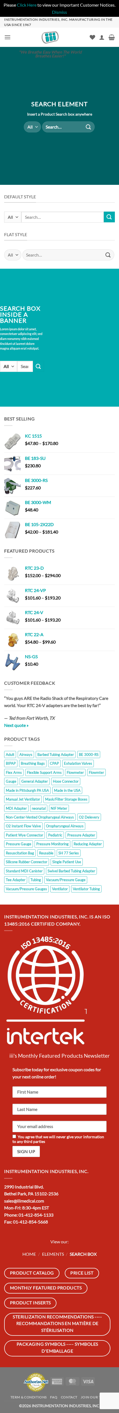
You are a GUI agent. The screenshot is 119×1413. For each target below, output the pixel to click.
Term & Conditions (29, 1397)
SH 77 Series (68, 853)
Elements (53, 1254)
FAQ (53, 1397)
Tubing (35, 880)
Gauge (11, 781)
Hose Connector (66, 781)
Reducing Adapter (88, 844)
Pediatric (55, 835)
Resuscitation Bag (20, 853)
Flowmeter (75, 772)
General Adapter (34, 781)
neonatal (39, 808)
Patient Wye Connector (24, 835)
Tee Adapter (15, 880)
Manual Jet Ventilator (23, 799)
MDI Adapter (16, 808)
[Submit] (88, 126)
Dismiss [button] (59, 12)
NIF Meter (59, 808)
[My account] (102, 37)
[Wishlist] (92, 37)
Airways (25, 754)
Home (29, 1254)
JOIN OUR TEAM (94, 1397)
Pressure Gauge (18, 844)
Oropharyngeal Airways (65, 826)
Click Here (27, 4)
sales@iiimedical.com (24, 1200)
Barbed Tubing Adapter (55, 754)
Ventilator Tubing (86, 889)
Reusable (46, 853)
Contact (69, 1397)
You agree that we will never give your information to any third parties (58, 1139)
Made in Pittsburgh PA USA (27, 790)
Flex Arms (14, 772)
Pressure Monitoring (52, 844)
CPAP (54, 763)
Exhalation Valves (78, 763)
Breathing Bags (33, 763)
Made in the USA (67, 790)
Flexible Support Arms (44, 772)
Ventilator (60, 889)
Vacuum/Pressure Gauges (26, 889)
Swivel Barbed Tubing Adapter (71, 871)
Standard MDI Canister (24, 871)
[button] (7, 37)
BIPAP (11, 763)
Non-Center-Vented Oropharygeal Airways (40, 817)
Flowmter (96, 772)
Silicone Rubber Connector (26, 862)
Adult (10, 754)
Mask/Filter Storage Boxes (66, 799)
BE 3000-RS (89, 754)
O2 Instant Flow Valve (23, 826)
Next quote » (16, 725)
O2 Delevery (89, 817)
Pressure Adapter (81, 835)
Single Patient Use (66, 862)
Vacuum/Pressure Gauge (66, 880)
